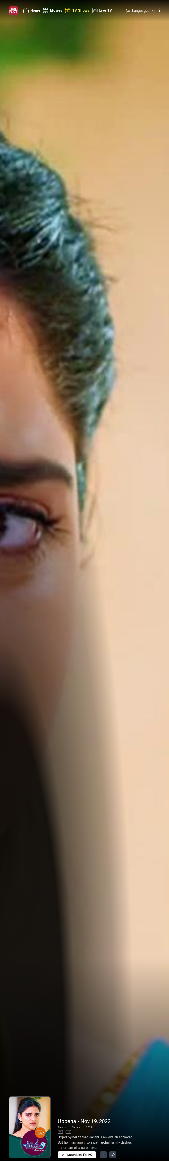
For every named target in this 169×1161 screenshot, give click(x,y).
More (94, 1148)
